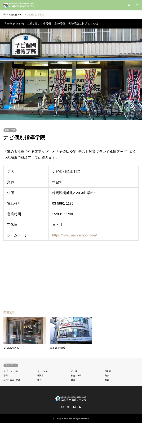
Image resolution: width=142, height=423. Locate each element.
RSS (79, 407)
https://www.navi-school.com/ (74, 235)
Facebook (74, 407)
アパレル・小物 (10, 371)
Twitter (68, 407)
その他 (74, 371)
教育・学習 (10, 130)
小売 (5, 375)
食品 (73, 379)
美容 (107, 375)
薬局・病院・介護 (11, 379)
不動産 (108, 371)
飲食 (107, 379)
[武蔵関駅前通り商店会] (19, 5)
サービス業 (42, 371)
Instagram (62, 407)
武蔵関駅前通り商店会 (63, 419)
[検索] (129, 5)
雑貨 (39, 379)
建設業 (40, 375)
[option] (71, 74)
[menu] (137, 5)
